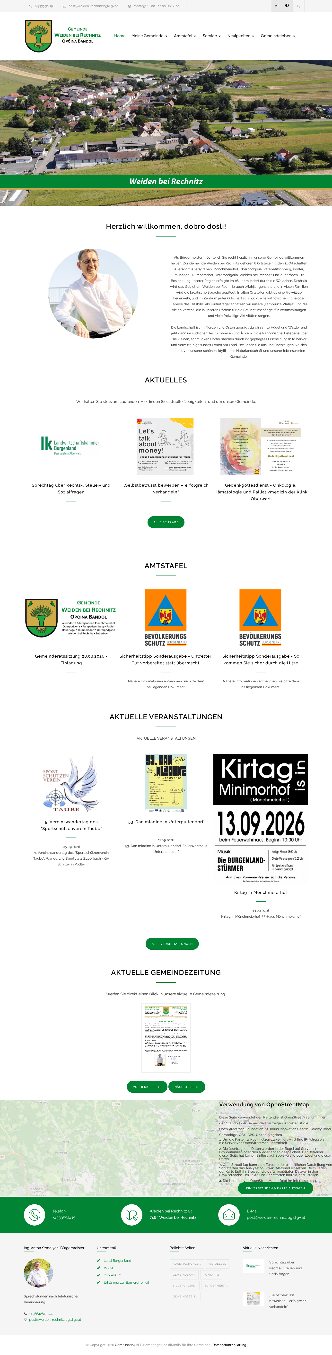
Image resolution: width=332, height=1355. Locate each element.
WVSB (109, 1268)
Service (210, 35)
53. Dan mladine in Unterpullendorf (166, 821)
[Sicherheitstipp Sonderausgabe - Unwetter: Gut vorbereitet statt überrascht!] (166, 617)
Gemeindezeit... (185, 1296)
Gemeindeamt (184, 1274)
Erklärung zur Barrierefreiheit (126, 1282)
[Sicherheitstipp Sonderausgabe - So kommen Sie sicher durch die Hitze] (260, 617)
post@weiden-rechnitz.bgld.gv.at (93, 6)
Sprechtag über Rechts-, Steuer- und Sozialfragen (285, 1268)
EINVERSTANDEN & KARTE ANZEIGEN (275, 1188)
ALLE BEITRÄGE (166, 522)
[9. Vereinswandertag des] (71, 783)
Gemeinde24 (125, 1345)
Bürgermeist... (216, 1285)
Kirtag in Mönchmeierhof (260, 892)
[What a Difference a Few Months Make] (253, 1266)
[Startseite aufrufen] (63, 36)
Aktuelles (217, 1263)
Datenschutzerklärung (229, 1345)
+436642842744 (41, 1314)
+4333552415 (44, 6)
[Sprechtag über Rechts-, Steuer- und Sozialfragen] (71, 446)
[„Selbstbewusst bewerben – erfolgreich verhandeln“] (166, 446)
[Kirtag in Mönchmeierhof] (260, 819)
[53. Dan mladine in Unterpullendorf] (166, 783)
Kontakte (211, 1274)
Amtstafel (183, 35)
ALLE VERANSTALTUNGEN (172, 944)
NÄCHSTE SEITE (187, 1087)
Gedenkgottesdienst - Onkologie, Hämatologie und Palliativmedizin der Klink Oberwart (260, 492)
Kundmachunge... (187, 1263)
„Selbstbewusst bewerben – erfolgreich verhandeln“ (287, 1301)
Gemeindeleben (276, 35)
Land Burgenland (117, 1260)
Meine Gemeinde (147, 35)
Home (120, 35)
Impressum (113, 1275)
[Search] (299, 6)
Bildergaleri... (184, 1285)
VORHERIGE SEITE (147, 1087)
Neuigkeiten (239, 35)
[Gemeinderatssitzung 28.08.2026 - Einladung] (71, 617)
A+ (277, 6)
